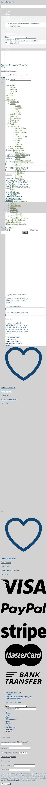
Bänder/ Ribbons (21, 128)
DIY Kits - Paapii (21, 136)
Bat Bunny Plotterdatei (9, 400)
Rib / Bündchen (15, 206)
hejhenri (17, 159)
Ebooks (13, 104)
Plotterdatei (14, 122)
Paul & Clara (19, 173)
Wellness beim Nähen (13, 222)
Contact (8, 28)
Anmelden (22, 753)
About (7, 25)
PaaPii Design (20, 171)
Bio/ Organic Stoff (16, 149)
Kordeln (18, 140)
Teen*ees (18, 112)
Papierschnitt (14, 120)
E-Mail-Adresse (7, 765)
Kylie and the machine (23, 161)
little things (18, 144)
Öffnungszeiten (11, 22)
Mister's (17, 110)
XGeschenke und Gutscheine (16, 224)
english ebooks (15, 114)
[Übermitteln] (6, 42)
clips (16, 134)
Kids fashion (10, 85)
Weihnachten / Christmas (19, 218)
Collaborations (10, 33)
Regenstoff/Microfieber (18, 202)
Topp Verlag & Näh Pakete (15, 220)
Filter (25, 232)
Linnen (12, 191)
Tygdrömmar (19, 179)
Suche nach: (9, 39)
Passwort (5, 748)
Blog (7, 50)
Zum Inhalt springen (8, 2)
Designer (13, 151)
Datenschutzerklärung (13, 692)
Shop (7, 47)
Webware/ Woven (16, 216)
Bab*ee (13, 87)
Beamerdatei (14, 102)
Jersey (12, 189)
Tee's (12, 93)
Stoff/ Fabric (9, 124)
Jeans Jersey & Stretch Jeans (20, 187)
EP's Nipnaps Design (22, 155)
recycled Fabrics (16, 199)
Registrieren (6, 784)
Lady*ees (18, 108)
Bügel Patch (19, 130)
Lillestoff (18, 165)
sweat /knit (14, 212)
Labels (17, 142)
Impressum (9, 694)
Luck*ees (13, 91)
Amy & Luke (19, 153)
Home (7, 14)
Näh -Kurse (9, 96)
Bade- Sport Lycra (16, 146)
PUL (12, 197)
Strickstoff (13, 210)
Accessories (14, 126)
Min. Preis (4, 230)
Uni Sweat (18, 214)
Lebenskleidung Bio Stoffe (24, 163)
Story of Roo (19, 177)
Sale (7, 98)
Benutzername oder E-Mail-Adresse (14, 742)
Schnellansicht (6, 392)
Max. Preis (34, 230)
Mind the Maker (20, 169)
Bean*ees (13, 89)
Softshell (13, 208)
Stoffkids (18, 175)
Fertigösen (18, 138)
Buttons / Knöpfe (21, 132)
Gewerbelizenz (15, 118)
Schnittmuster (14, 65)
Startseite (4, 65)
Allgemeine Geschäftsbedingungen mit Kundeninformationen (19, 698)
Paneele (13, 195)
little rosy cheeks (21, 167)
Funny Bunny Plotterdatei (10, 570)
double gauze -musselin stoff (20, 181)
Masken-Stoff (15, 193)
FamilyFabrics (20, 157)
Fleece (12, 183)
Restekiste (13, 204)
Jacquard (13, 185)
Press (7, 30)
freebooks (13, 116)
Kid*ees (18, 106)
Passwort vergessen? (8, 757)
